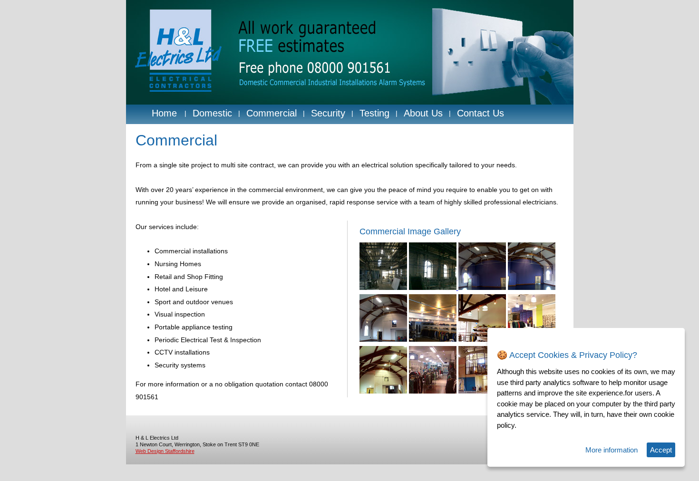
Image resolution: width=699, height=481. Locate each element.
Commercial (271, 113)
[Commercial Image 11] (482, 391)
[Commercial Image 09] (383, 391)
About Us (423, 113)
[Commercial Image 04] (531, 287)
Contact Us (480, 113)
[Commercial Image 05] (383, 339)
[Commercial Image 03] (482, 287)
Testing (374, 113)
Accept (661, 450)
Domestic (212, 113)
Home (164, 113)
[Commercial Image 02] (433, 287)
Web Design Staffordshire (165, 451)
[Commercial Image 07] (482, 339)
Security (328, 113)
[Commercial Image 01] (383, 287)
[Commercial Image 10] (432, 391)
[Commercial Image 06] (432, 339)
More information (611, 450)
